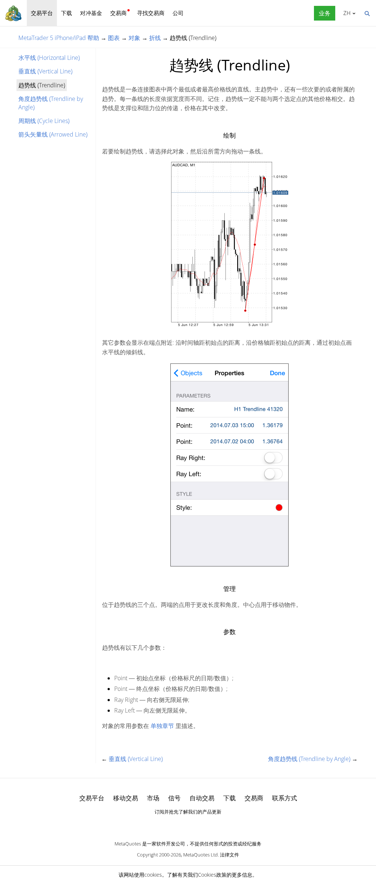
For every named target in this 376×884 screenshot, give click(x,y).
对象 (134, 38)
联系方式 (284, 798)
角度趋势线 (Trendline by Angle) (50, 103)
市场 (153, 798)
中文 (346, 13)
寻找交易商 (150, 13)
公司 (178, 13)
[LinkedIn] (188, 824)
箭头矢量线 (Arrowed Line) (52, 134)
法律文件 (229, 854)
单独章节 (162, 726)
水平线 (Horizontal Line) (49, 58)
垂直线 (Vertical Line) (45, 71)
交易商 (118, 13)
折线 (155, 38)
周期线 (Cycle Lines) (43, 121)
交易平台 (42, 13)
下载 (66, 13)
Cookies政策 (212, 874)
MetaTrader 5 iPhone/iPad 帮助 (58, 38)
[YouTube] (199, 824)
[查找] (366, 12)
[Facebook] (176, 824)
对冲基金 (91, 13)
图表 (114, 38)
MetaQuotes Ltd (200, 854)
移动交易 (125, 798)
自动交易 (201, 798)
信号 (174, 798)
